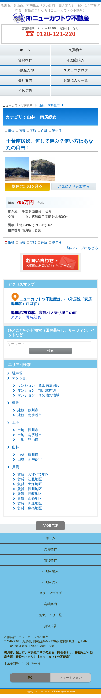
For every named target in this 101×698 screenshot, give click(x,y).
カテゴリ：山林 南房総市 (31, 117)
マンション (21, 378)
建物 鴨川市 (27, 410)
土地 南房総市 (29, 435)
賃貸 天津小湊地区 (33, 474)
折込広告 (25, 91)
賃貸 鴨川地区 (29, 489)
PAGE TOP (50, 526)
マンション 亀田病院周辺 (38, 386)
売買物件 (75, 50)
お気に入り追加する (73, 186)
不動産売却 (25, 70)
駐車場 (17, 373)
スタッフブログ (75, 70)
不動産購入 (75, 60)
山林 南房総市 (49, 105)
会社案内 (25, 80)
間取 (33, 130)
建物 (15, 403)
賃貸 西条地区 (29, 498)
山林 (15, 447)
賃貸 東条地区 (29, 508)
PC (30, 678)
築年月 (57, 130)
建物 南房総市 (29, 415)
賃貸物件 (25, 60)
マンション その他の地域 (38, 395)
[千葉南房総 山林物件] (18, 181)
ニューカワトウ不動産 (17, 105)
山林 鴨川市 (27, 455)
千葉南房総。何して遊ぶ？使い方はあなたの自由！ (49, 144)
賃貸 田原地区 (29, 503)
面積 (22, 130)
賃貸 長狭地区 (29, 494)
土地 (15, 422)
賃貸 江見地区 (29, 479)
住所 (44, 130)
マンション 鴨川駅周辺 (36, 390)
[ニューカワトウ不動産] (50, 18)
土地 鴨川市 (27, 430)
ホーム (25, 50)
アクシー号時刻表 (26, 317)
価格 (11, 130)
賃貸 (15, 467)
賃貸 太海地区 (29, 484)
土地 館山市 (27, 440)
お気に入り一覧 (75, 80)
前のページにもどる (82, 248)
